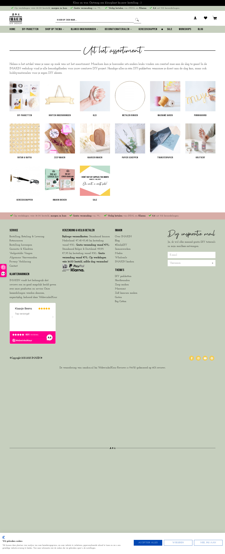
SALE (169, 29)
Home (12, 29)
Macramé (120, 288)
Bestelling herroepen (21, 245)
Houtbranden (122, 280)
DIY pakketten (123, 276)
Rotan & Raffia (24, 157)
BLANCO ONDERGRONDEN (83, 29)
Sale (95, 199)
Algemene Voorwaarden (23, 257)
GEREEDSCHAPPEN (148, 29)
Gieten (118, 297)
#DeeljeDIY (121, 245)
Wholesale (121, 257)
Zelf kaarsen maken (126, 293)
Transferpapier (165, 157)
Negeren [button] (147, 2)
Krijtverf (200, 157)
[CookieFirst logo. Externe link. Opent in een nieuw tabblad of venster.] (3, 537)
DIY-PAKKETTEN (30, 29)
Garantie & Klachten (21, 249)
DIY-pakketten (24, 115)
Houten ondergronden (60, 115)
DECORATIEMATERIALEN (117, 29)
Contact (14, 266)
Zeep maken (59, 157)
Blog (200, 29)
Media (119, 253)
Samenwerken (123, 249)
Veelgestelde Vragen (21, 253)
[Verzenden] (137, 19)
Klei (95, 115)
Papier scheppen (130, 157)
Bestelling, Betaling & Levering (27, 236)
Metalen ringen (130, 115)
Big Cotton (120, 301)
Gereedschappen (24, 199)
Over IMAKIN (123, 236)
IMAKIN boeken (60, 199)
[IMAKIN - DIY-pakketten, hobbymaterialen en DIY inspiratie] (16, 18)
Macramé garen (165, 115)
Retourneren (16, 240)
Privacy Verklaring (20, 261)
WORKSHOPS (185, 29)
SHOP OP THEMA (53, 29)
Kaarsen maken (94, 157)
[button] (195, 19)
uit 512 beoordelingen (166, 8)
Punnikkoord (200, 115)
